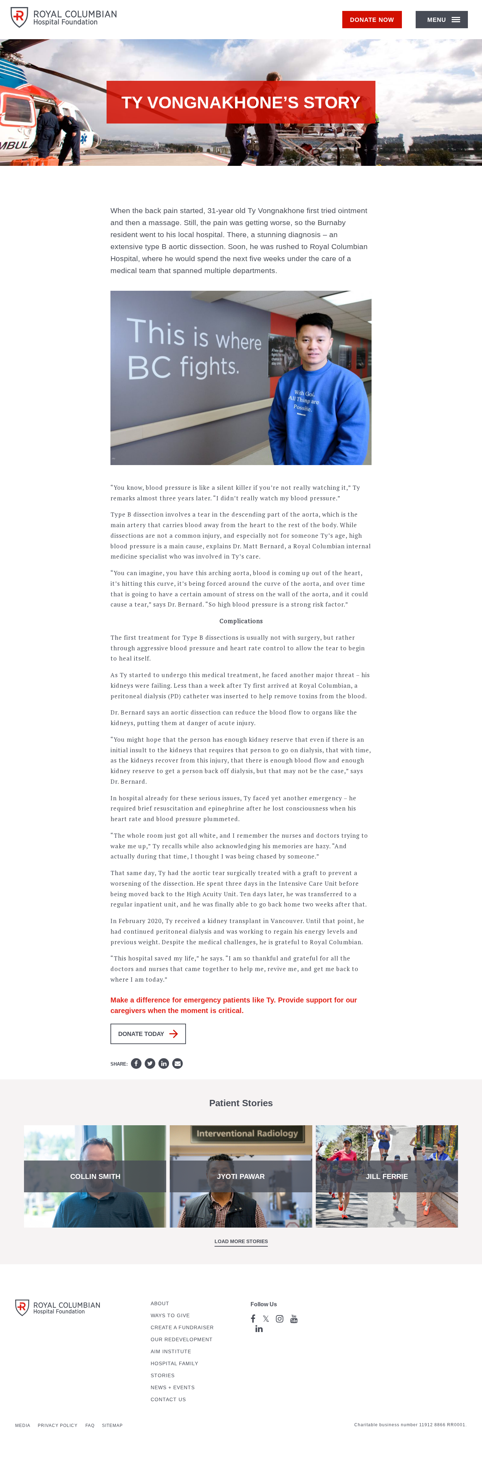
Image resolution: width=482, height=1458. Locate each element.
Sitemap (112, 1425)
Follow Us (264, 1304)
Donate (372, 20)
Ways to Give (170, 1315)
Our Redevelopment (182, 1339)
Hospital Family (174, 1363)
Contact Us (168, 1399)
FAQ (90, 1425)
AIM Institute (171, 1351)
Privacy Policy (58, 1425)
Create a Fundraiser (182, 1327)
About (160, 1303)
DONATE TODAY (141, 1034)
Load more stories (241, 1241)
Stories (163, 1375)
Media (22, 1425)
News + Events (173, 1387)
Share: (119, 1064)
